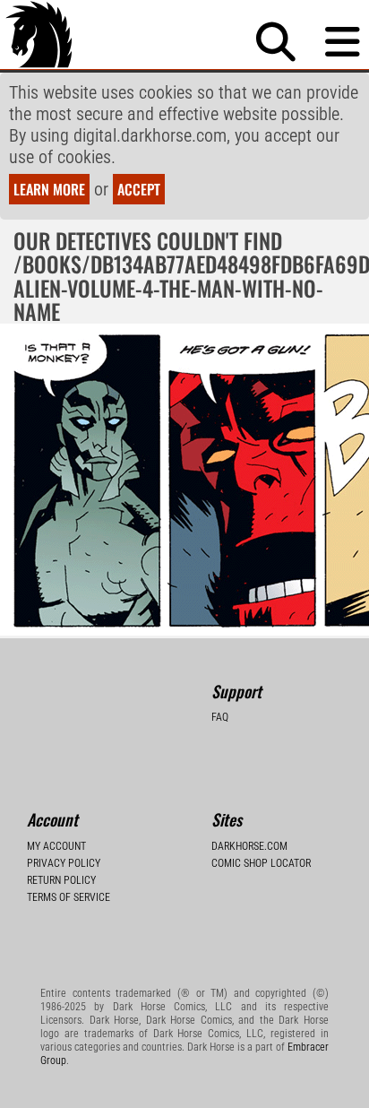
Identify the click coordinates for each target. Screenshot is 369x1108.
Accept (138, 189)
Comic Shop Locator (261, 863)
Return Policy (61, 880)
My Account (56, 846)
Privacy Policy (63, 863)
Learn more (49, 189)
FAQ (219, 717)
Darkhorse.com (249, 846)
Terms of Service (68, 897)
